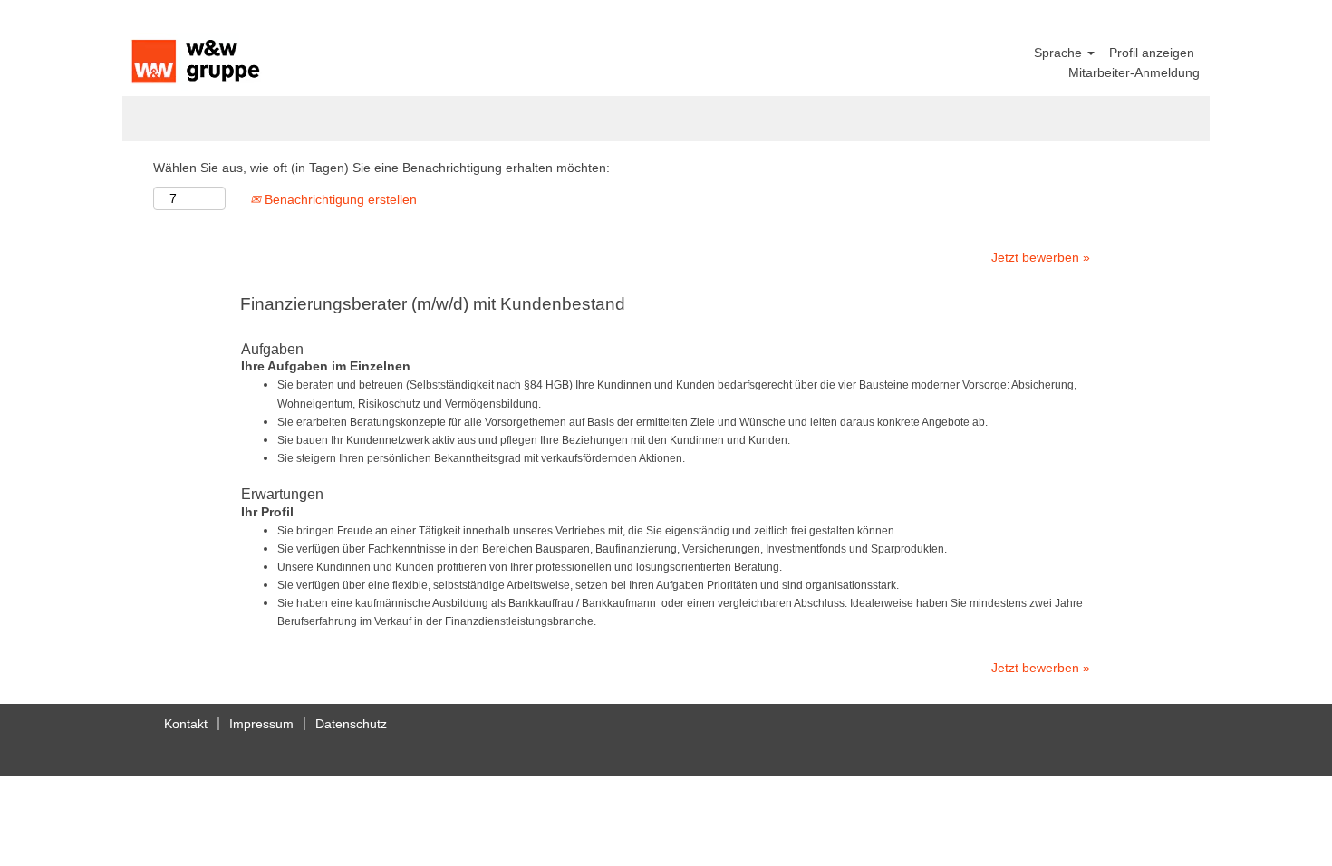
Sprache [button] (1060, 52)
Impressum (261, 724)
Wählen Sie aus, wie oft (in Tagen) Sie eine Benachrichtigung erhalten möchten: (381, 167)
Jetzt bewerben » (1040, 257)
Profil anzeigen (1151, 52)
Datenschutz (351, 724)
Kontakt (186, 724)
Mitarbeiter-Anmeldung (1134, 72)
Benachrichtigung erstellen (339, 199)
